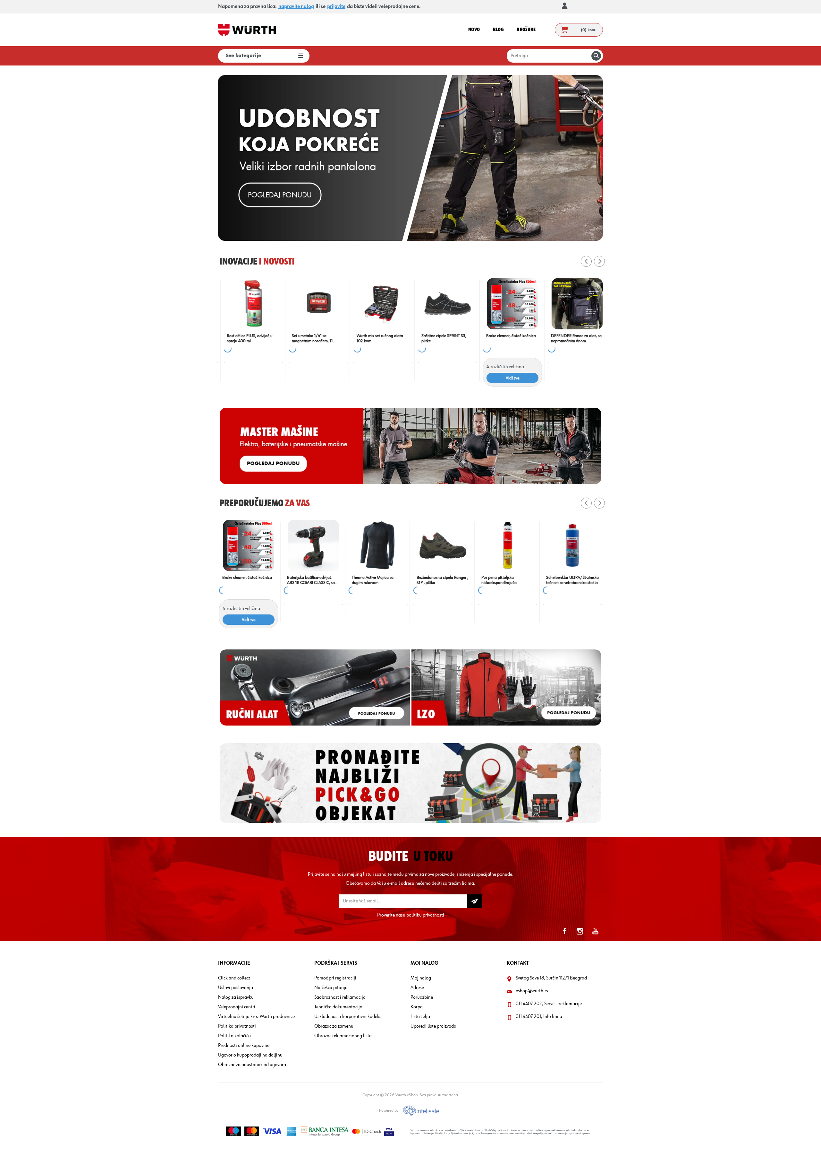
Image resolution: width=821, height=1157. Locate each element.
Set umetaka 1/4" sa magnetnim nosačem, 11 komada (307, 339)
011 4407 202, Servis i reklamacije (549, 1003)
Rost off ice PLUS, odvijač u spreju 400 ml (245, 338)
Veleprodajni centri (236, 1007)
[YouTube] (595, 931)
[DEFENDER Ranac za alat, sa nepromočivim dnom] (572, 303)
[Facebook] (564, 931)
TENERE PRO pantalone (307, 577)
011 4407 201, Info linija (539, 1016)
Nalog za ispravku (236, 997)
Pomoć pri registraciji (335, 978)
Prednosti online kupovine (243, 1045)
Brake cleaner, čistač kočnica (506, 336)
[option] (410, 158)
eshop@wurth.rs (532, 991)
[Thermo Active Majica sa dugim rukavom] (572, 545)
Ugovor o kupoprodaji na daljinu (250, 1055)
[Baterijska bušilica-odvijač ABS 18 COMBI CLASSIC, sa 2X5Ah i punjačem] (507, 545)
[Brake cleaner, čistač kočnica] (507, 303)
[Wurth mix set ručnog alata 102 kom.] (378, 303)
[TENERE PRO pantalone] (313, 545)
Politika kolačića (234, 1036)
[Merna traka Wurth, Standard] (248, 545)
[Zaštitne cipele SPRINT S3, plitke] (443, 303)
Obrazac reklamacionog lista (343, 1036)
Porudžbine (421, 997)
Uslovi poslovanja (235, 987)
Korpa (416, 1007)
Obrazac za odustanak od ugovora (252, 1064)
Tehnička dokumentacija (338, 1007)
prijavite (336, 6)
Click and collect (234, 978)
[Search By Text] (596, 56)
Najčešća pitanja (331, 987)
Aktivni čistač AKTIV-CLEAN (375, 577)
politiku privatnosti (425, 915)
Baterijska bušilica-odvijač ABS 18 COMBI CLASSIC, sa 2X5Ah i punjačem (505, 580)
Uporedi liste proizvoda (433, 1026)
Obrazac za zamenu (333, 1026)
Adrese (417, 987)
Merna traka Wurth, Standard (247, 577)
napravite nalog (296, 6)
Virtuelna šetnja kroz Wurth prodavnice (256, 1016)
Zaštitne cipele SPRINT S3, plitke (439, 338)
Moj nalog (420, 978)
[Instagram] (580, 931)
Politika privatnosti (237, 1026)
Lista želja (420, 1016)
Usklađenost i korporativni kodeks (347, 1016)
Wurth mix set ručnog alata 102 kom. (375, 338)
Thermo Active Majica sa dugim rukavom (567, 580)
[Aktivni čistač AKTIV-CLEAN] (378, 545)
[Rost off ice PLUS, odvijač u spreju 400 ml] (248, 303)
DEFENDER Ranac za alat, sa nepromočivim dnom (571, 338)
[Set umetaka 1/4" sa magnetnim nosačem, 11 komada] (313, 303)
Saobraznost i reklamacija (340, 997)
